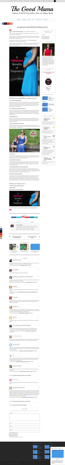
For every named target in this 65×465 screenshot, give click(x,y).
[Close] (52, 448)
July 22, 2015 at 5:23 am (17, 380)
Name (10, 422)
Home (18, 19)
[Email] (12, 23)
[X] (5, 23)
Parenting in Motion (19, 387)
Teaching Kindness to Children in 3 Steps (25, 371)
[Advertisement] (19, 452)
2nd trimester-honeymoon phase (18, 31)
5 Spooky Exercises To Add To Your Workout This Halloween (48, 99)
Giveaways (39, 19)
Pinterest (28, 229)
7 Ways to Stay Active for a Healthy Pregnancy (16, 185)
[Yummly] (10, 23)
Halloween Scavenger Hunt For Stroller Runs (50, 452)
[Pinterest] (8, 23)
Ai (13, 355)
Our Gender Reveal (12, 187)
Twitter (18, 217)
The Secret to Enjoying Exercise (47, 137)
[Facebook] (3, 23)
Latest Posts (32, 222)
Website (17, 229)
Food (29, 19)
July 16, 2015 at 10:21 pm (17, 326)
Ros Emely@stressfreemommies (22, 325)
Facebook (14, 217)
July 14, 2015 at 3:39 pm (17, 270)
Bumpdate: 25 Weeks (29, 282)
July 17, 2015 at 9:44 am (17, 345)
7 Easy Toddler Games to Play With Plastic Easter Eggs (35, 251)
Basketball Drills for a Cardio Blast (47, 119)
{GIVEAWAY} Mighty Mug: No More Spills (22, 361)
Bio (16, 222)
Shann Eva (16, 306)
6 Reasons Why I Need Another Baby (27, 397)
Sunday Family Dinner (23, 265)
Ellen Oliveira (17, 365)
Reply (39, 259)
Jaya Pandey (16, 344)
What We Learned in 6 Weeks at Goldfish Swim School (17, 236)
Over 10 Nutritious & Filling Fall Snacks (50, 110)
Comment (11, 413)
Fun (33, 19)
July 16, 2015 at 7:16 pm (17, 318)
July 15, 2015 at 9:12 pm (17, 287)
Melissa (15, 286)
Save (10, 209)
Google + (27, 217)
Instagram (32, 229)
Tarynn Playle (17, 259)
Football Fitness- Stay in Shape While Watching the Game (48, 159)
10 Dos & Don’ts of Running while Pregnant (16, 189)
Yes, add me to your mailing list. (16, 437)
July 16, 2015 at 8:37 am (17, 298)
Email (36, 217)
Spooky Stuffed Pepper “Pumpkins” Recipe (52, 457)
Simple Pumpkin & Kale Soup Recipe (51, 104)
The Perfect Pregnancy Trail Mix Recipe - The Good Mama (22, 375)
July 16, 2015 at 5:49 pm (17, 307)
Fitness (24, 19)
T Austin (15, 297)
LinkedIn (32, 217)
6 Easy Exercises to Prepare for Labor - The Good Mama (21, 401)
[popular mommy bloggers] (48, 73)
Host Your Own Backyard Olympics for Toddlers (13, 251)
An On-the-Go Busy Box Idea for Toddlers (32, 236)
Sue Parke (15, 269)
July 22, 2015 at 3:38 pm (17, 388)
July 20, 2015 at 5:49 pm (17, 366)
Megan (14, 317)
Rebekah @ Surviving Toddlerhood (23, 276)
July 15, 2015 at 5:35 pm (17, 277)
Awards (45, 19)
